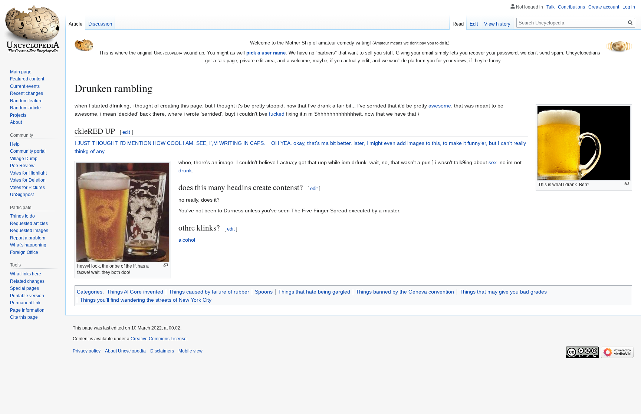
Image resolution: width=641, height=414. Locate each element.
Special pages (24, 288)
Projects (18, 115)
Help (15, 144)
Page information (27, 310)
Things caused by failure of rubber (209, 292)
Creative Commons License (159, 338)
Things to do (22, 216)
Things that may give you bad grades (503, 292)
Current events (25, 86)
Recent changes (26, 93)
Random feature (26, 100)
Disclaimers (162, 351)
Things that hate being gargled (314, 292)
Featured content (27, 79)
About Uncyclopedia (125, 351)
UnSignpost (22, 194)
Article (75, 24)
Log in (628, 7)
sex (493, 162)
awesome (439, 106)
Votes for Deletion (28, 180)
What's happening (28, 245)
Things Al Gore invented (135, 292)
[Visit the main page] (32, 29)
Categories (89, 292)
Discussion (100, 24)
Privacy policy (87, 351)
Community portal (28, 151)
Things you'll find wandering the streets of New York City (145, 300)
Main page (21, 71)
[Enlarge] (627, 184)
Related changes (27, 281)
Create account (603, 7)
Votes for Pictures (27, 187)
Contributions (571, 7)
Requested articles (29, 223)
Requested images (29, 230)
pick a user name (266, 53)
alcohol (186, 240)
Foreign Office (24, 252)
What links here (25, 273)
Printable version (27, 295)
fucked (277, 114)
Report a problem (27, 238)
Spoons (264, 292)
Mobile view (190, 351)
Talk (550, 7)
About (16, 122)
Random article (25, 107)
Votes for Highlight (28, 173)
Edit (474, 24)
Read (458, 24)
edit (126, 132)
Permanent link (25, 302)
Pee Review (22, 165)
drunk (185, 170)
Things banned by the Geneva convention (405, 292)
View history (497, 24)
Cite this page (24, 317)
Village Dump (23, 158)
